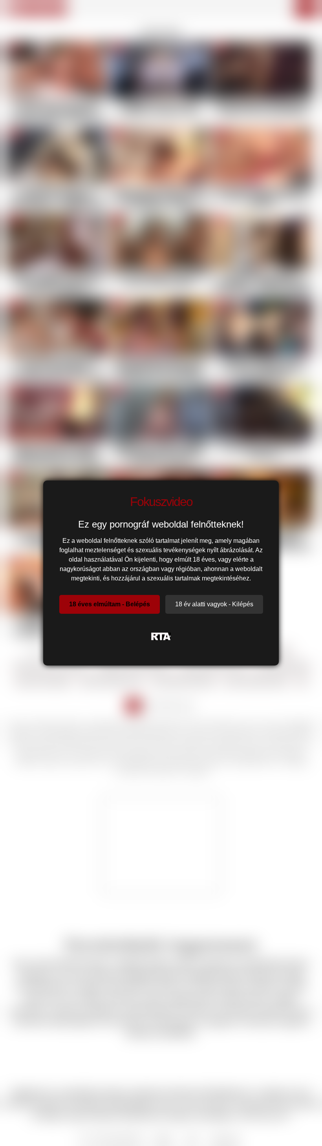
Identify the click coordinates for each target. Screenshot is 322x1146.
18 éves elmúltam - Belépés (109, 604)
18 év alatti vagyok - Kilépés (214, 604)
